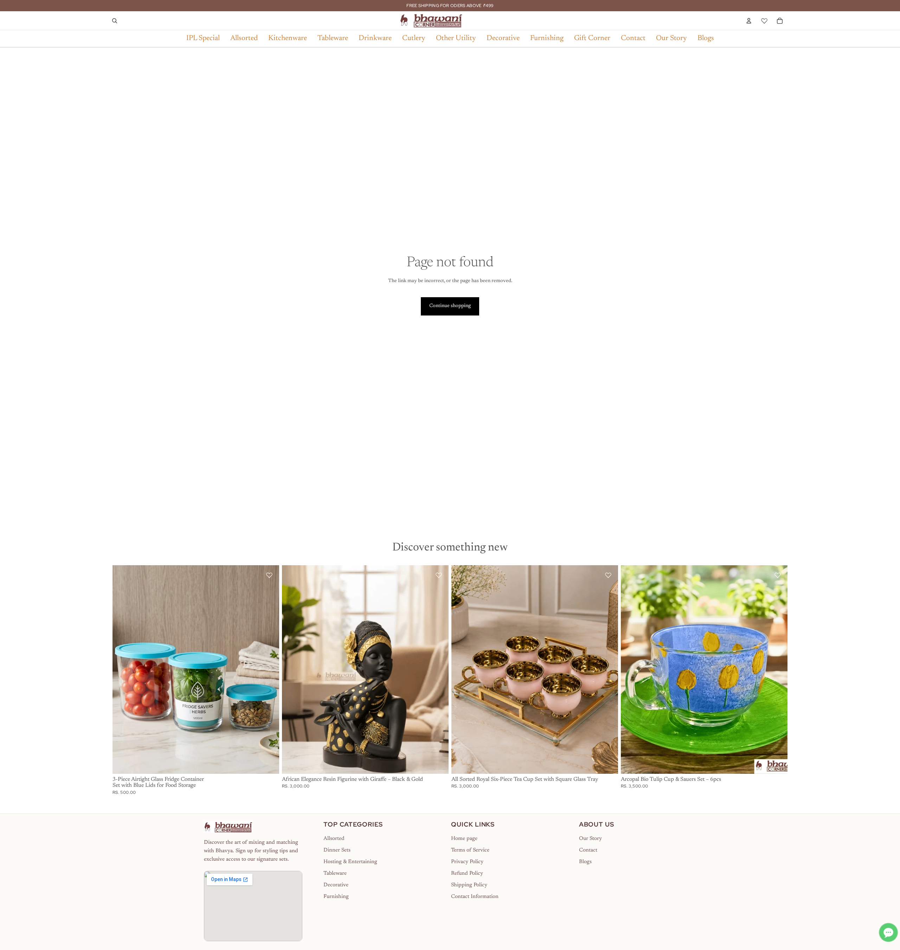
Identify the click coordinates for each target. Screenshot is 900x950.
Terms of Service (470, 850)
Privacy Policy (467, 862)
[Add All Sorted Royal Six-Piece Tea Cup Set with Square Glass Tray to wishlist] (608, 575)
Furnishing (336, 896)
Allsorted (334, 838)
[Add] (268, 763)
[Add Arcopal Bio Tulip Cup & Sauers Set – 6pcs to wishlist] (777, 575)
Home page (464, 838)
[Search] (114, 20)
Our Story (590, 838)
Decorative (335, 885)
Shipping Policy (469, 885)
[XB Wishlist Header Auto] (764, 19)
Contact (588, 850)
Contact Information (475, 896)
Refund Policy (467, 873)
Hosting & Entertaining (350, 862)
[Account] (749, 20)
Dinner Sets (337, 850)
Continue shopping (450, 306)
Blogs (585, 862)
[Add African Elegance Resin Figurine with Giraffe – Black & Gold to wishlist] (438, 575)
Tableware (335, 873)
